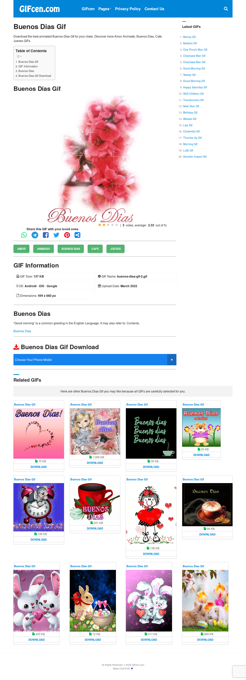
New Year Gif (191, 106)
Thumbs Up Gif (192, 138)
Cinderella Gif (191, 131)
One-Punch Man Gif (195, 49)
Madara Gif (190, 43)
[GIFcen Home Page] (39, 8)
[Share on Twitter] (58, 236)
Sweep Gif (189, 75)
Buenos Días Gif (81, 566)
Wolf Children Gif (193, 93)
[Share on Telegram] (37, 236)
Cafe (95, 249)
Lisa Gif (187, 125)
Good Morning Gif (194, 68)
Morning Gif (190, 144)
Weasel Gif (189, 119)
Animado (43, 249)
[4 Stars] (112, 225)
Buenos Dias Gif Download (34, 76)
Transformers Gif (193, 100)
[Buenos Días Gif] (93, 600)
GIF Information (28, 66)
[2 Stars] (104, 225)
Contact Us (154, 8)
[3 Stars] (108, 225)
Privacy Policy (128, 8)
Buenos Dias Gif (28, 61)
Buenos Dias (26, 71)
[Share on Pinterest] (69, 236)
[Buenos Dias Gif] (94, 158)
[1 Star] (100, 225)
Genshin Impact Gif (195, 156)
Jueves (115, 249)
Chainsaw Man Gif (194, 56)
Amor (21, 249)
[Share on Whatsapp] (26, 236)
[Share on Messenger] (79, 236)
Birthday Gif (190, 112)
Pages (103, 8)
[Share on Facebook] (47, 236)
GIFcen (88, 8)
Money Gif (189, 37)
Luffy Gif (188, 150)
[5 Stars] (117, 225)
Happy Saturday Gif (195, 87)
